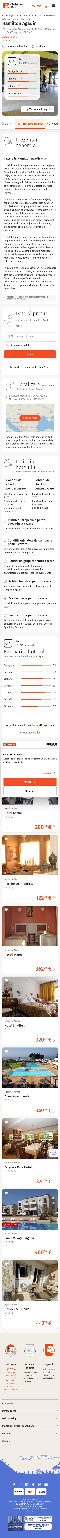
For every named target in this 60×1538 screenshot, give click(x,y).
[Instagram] (20, 1485)
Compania (7, 1403)
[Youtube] (46, 1485)
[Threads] (40, 1485)
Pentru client (9, 1411)
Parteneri (7, 1433)
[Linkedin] (27, 1485)
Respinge (30, 791)
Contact (6, 1441)
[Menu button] (54, 6)
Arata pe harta (9, 37)
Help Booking (9, 1418)
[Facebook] (14, 1485)
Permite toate (30, 782)
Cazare (23, 15)
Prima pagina (8, 15)
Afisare (47, 773)
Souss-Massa (48, 15)
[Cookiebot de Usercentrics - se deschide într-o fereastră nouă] (44, 744)
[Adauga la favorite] (6, 839)
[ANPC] (15, 1523)
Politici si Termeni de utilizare (18, 1426)
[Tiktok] (33, 1485)
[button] (38, 46)
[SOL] (38, 1526)
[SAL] (38, 1519)
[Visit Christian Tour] (12, 5)
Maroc (35, 15)
